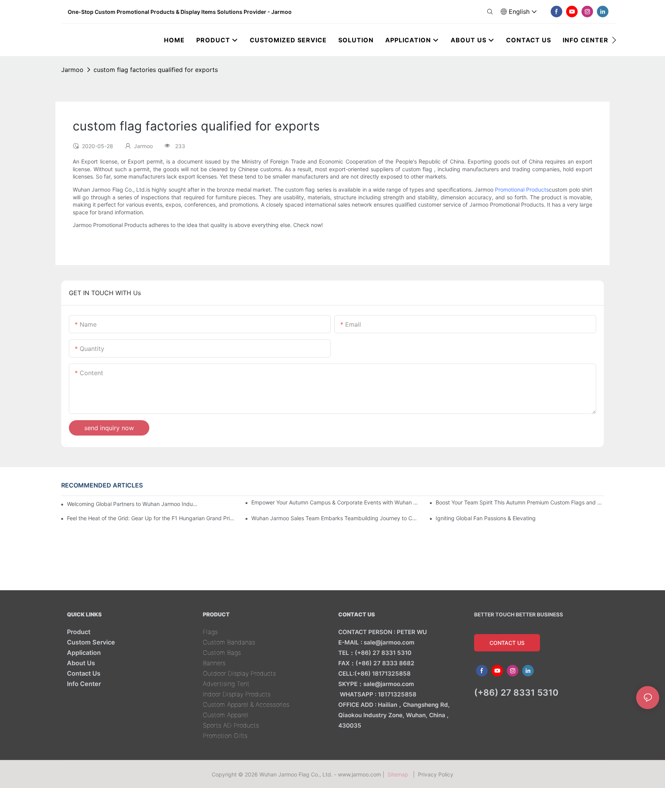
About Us (81, 663)
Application (84, 652)
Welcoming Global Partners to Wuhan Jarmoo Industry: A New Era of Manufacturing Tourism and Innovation (133, 504)
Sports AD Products (231, 725)
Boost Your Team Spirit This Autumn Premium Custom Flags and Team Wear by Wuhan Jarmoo (520, 502)
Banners (214, 663)
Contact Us (83, 673)
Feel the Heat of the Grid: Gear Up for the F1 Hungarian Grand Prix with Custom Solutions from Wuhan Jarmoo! (151, 518)
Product (78, 632)
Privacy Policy (435, 774)
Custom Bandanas (229, 642)
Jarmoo (72, 69)
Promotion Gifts (225, 736)
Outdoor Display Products (239, 673)
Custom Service (91, 642)
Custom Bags (222, 652)
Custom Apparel (225, 715)
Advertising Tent (226, 684)
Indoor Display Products (237, 694)
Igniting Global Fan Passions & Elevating (486, 518)
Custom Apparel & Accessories (246, 704)
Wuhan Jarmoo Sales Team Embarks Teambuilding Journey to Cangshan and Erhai (335, 518)
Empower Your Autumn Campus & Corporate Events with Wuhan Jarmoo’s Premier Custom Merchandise (335, 502)
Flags (210, 632)
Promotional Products (522, 189)
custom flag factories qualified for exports (156, 69)
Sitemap (399, 774)
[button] (614, 40)
